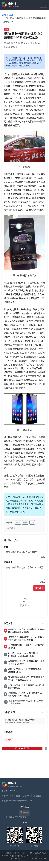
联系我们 (26, 795)
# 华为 (8, 740)
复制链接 (11, 528)
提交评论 (39, 588)
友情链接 (37, 795)
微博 (25, 522)
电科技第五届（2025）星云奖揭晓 (20, 721)
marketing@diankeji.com (21, 800)
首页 (4, 15)
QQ (32, 522)
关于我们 (5, 795)
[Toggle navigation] (43, 5)
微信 (18, 522)
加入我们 (16, 795)
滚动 (11, 15)
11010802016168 (38, 858)
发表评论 (8, 562)
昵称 (6, 547)
